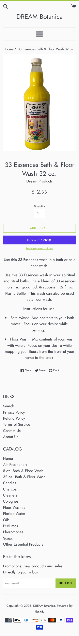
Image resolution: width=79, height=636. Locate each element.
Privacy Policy (14, 412)
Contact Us (12, 430)
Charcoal (10, 489)
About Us (10, 436)
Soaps (8, 538)
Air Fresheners (15, 464)
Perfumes (10, 526)
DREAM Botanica (39, 16)
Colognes (10, 501)
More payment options (39, 248)
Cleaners (10, 495)
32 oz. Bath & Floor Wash (24, 477)
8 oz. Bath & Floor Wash (23, 471)
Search (8, 406)
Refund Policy (14, 418)
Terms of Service (16, 424)
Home (8, 458)
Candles (9, 483)
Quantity (39, 206)
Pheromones (13, 532)
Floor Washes (14, 507)
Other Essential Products (23, 544)
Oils (6, 520)
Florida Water (14, 513)
